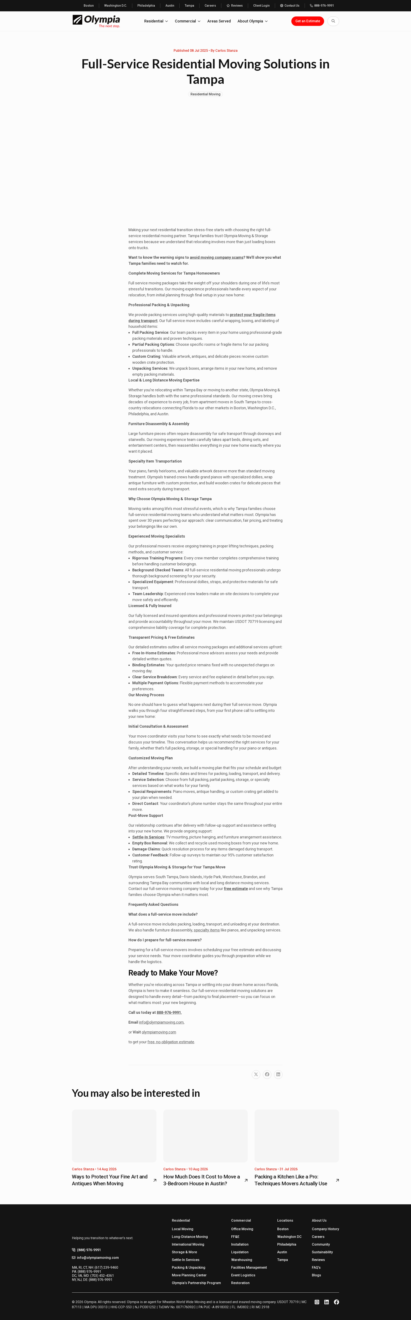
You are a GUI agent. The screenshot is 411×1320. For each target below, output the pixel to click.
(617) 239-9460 (106, 1267)
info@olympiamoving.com (161, 1022)
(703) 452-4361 (102, 1276)
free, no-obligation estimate (170, 1042)
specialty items (207, 930)
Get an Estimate (307, 21)
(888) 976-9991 (89, 1250)
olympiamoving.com (159, 1032)
